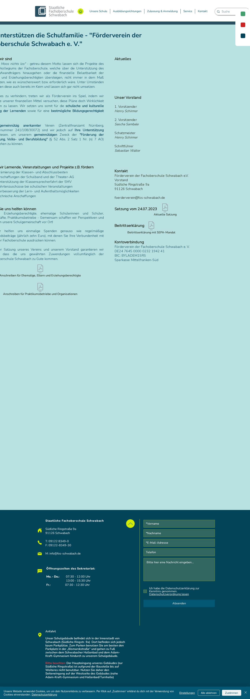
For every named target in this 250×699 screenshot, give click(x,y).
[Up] (130, 523)
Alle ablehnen (209, 693)
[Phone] (39, 542)
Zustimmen (231, 693)
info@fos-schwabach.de (65, 554)
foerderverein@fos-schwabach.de (140, 197)
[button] (98, 11)
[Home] (80, 11)
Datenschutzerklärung (44, 694)
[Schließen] (245, 692)
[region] (242, 27)
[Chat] (39, 571)
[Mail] (39, 553)
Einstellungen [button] (187, 693)
